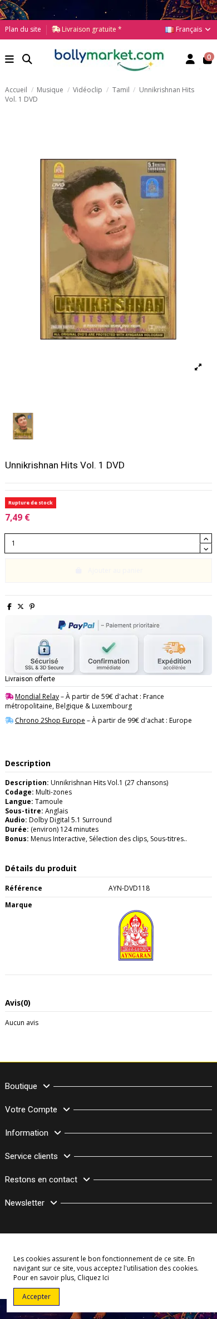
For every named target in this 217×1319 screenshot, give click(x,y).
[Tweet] (20, 606)
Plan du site (23, 29)
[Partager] (9, 606)
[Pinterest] (31, 606)
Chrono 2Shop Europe (50, 720)
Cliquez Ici (93, 1277)
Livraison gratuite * (91, 29)
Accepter (36, 1296)
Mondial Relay (37, 696)
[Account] (190, 60)
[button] (9, 60)
